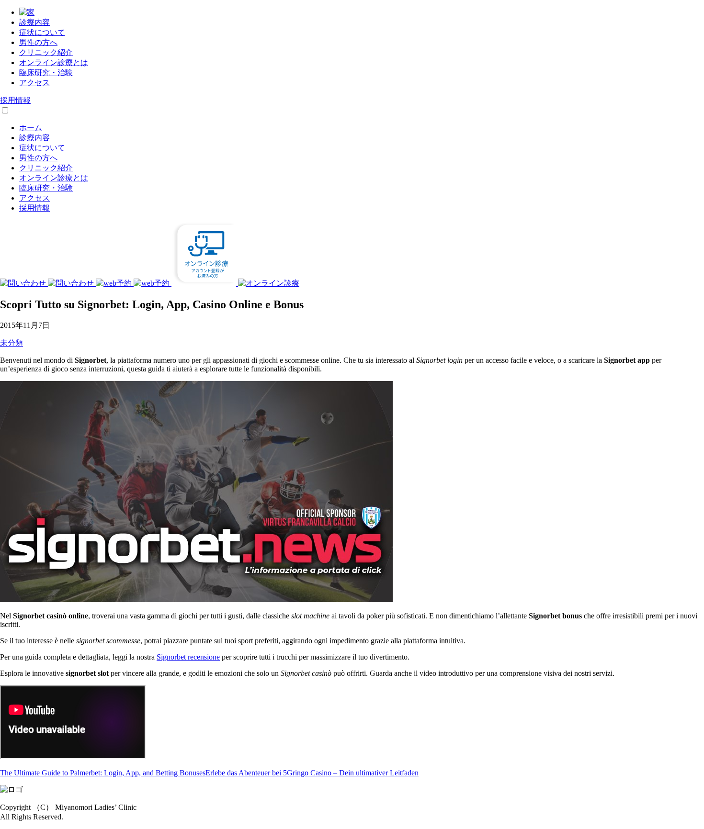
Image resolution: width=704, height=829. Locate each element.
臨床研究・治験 (46, 72)
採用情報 (15, 100)
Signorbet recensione (188, 657)
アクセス (34, 82)
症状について (42, 32)
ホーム (30, 127)
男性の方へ (38, 42)
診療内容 (34, 22)
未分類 (11, 343)
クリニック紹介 (46, 52)
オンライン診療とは (53, 62)
